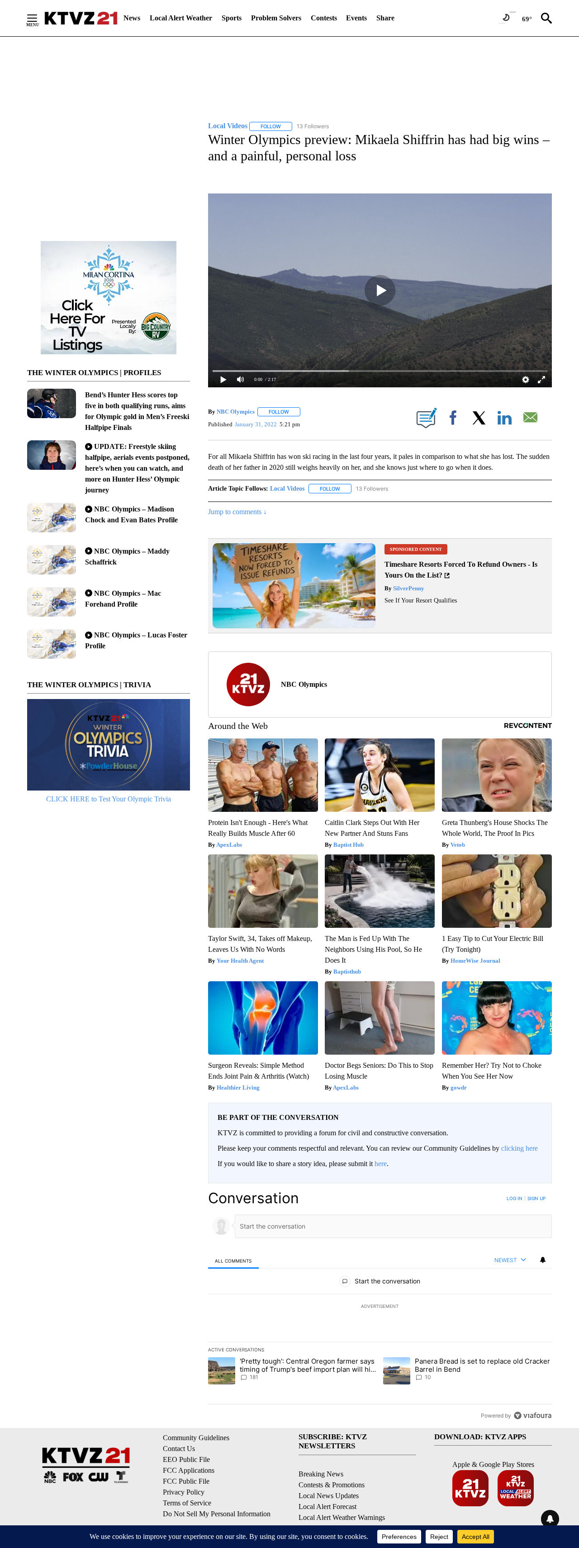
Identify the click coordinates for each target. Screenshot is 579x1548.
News (131, 18)
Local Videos (287, 488)
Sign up (536, 1198)
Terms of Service (187, 1503)
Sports (232, 18)
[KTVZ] (81, 18)
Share (385, 18)
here (381, 1163)
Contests (324, 18)
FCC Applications (188, 1470)
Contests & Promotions (332, 1485)
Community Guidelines (196, 1438)
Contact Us (179, 1448)
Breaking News (321, 1474)
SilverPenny (408, 588)
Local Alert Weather (181, 18)
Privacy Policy (183, 1492)
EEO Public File (186, 1459)
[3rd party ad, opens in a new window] (294, 626)
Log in (514, 1198)
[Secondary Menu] (39, 18)
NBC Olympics (236, 411)
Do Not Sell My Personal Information (217, 1514)
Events (356, 18)
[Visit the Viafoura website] (532, 1415)
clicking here (519, 1148)
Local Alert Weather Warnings (342, 1517)
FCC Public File (186, 1481)
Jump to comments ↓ (237, 512)
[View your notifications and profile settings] (543, 1260)
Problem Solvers (276, 18)
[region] (380, 1306)
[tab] (233, 1260)
